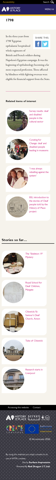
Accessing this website (18, 407)
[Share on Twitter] (45, 44)
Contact (37, 407)
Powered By (33, 466)
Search (52, 2)
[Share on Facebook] (38, 44)
